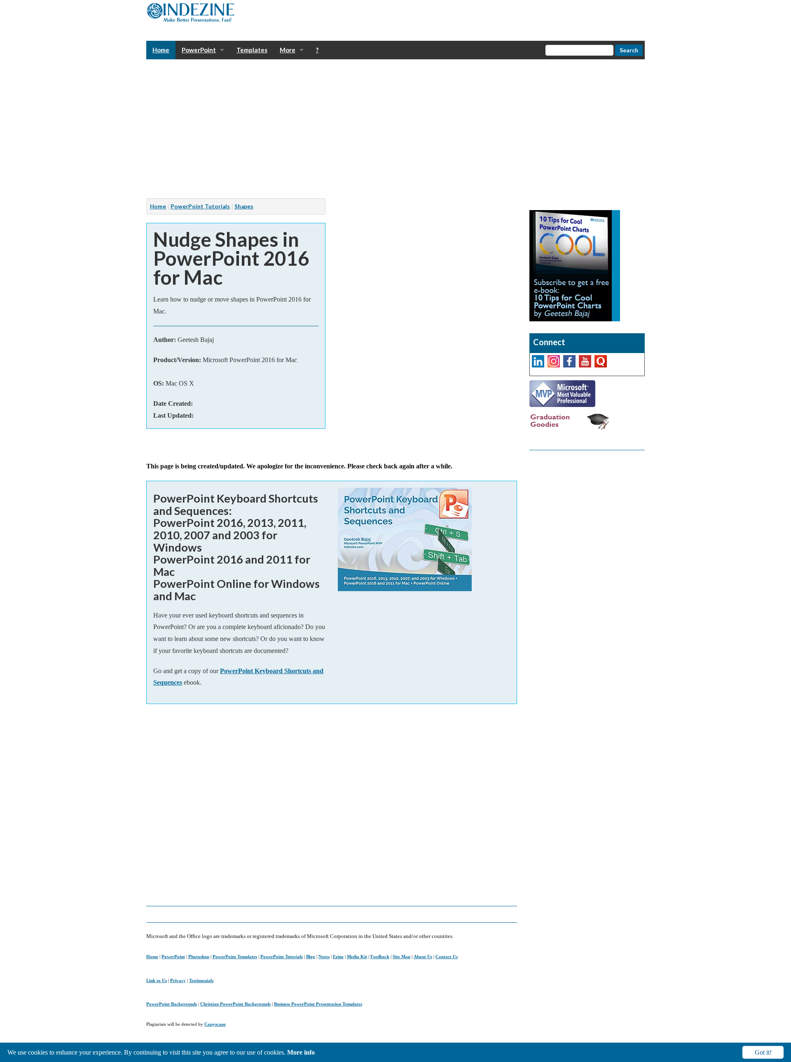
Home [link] (160, 50)
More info (301, 1052)
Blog (310, 956)
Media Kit (357, 956)
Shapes (243, 206)
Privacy (178, 980)
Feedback (379, 956)
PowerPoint (173, 956)
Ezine (338, 956)
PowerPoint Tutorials (200, 206)
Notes (324, 956)
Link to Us (156, 980)
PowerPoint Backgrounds (171, 1003)
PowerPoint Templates (235, 956)
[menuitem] (161, 50)
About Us (423, 956)
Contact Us (446, 956)
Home (158, 206)
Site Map (401, 956)
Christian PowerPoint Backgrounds (235, 1003)
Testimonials (201, 980)
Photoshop (198, 956)
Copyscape (215, 1024)
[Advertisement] (393, 129)
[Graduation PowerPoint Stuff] (570, 420)
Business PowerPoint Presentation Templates (318, 1003)
